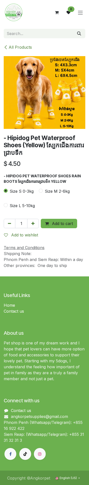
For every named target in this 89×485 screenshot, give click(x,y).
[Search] (79, 33)
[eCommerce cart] (57, 12)
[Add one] (33, 223)
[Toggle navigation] (80, 12)
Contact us (14, 311)
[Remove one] (9, 223)
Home (9, 305)
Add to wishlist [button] (24, 234)
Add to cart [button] (62, 223)
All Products (20, 47)
